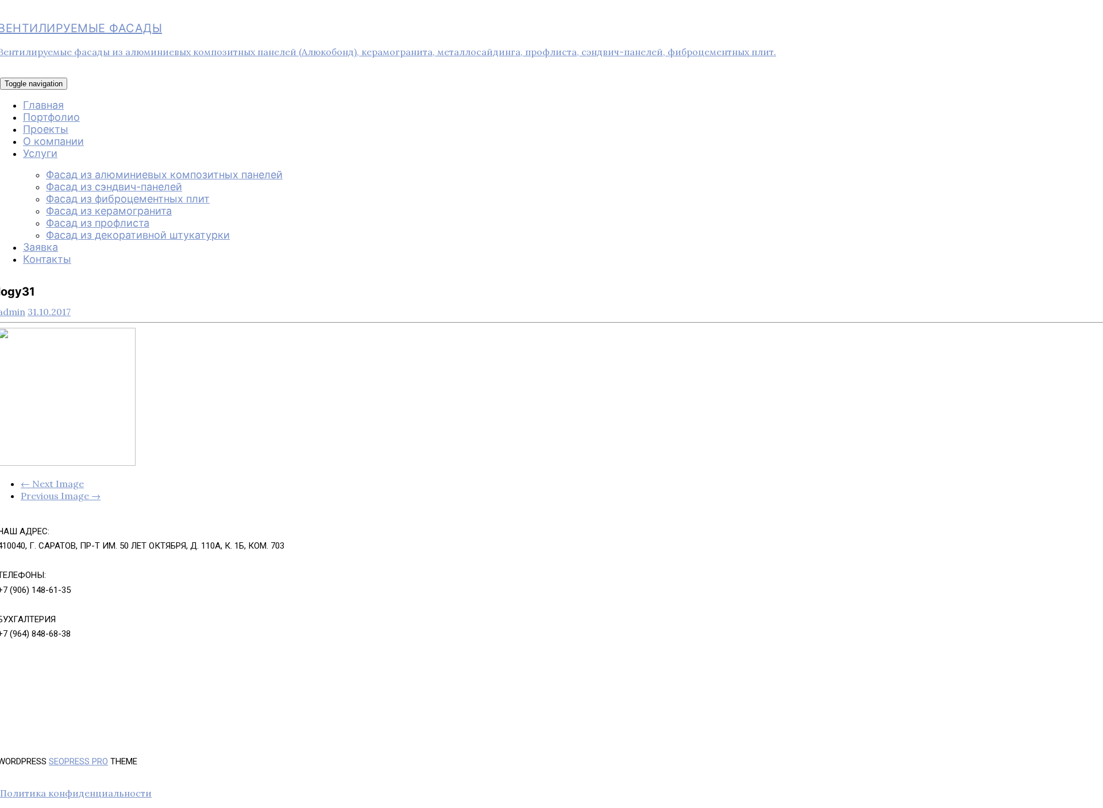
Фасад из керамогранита (109, 211)
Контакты (47, 259)
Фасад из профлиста (97, 223)
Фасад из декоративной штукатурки (138, 235)
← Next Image (52, 483)
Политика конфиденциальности (76, 793)
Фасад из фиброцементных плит (128, 199)
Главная (43, 105)
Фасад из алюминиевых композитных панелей (164, 175)
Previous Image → (61, 495)
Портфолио (51, 117)
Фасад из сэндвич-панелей (114, 187)
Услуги (40, 153)
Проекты (45, 129)
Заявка (40, 247)
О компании (53, 141)
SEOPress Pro (78, 761)
